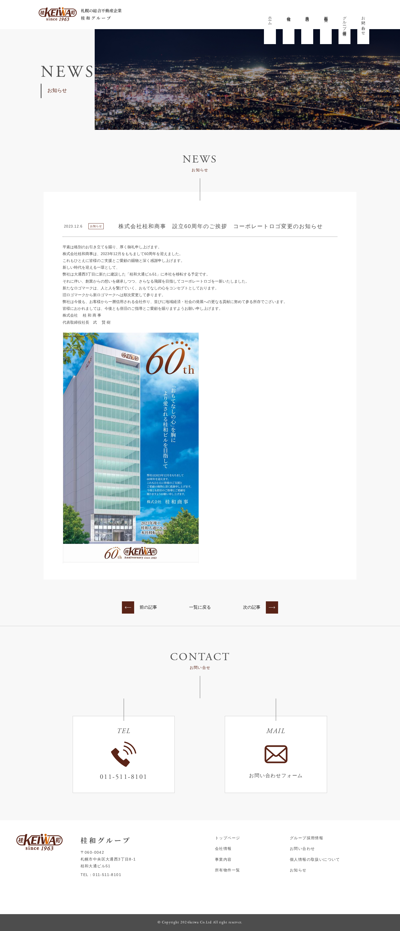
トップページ (227, 838)
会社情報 (289, 14)
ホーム (270, 18)
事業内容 (307, 14)
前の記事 (148, 607)
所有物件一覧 (326, 15)
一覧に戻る (200, 607)
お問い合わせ (363, 23)
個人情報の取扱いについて (315, 859)
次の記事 (251, 607)
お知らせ (298, 870)
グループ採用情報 (345, 22)
